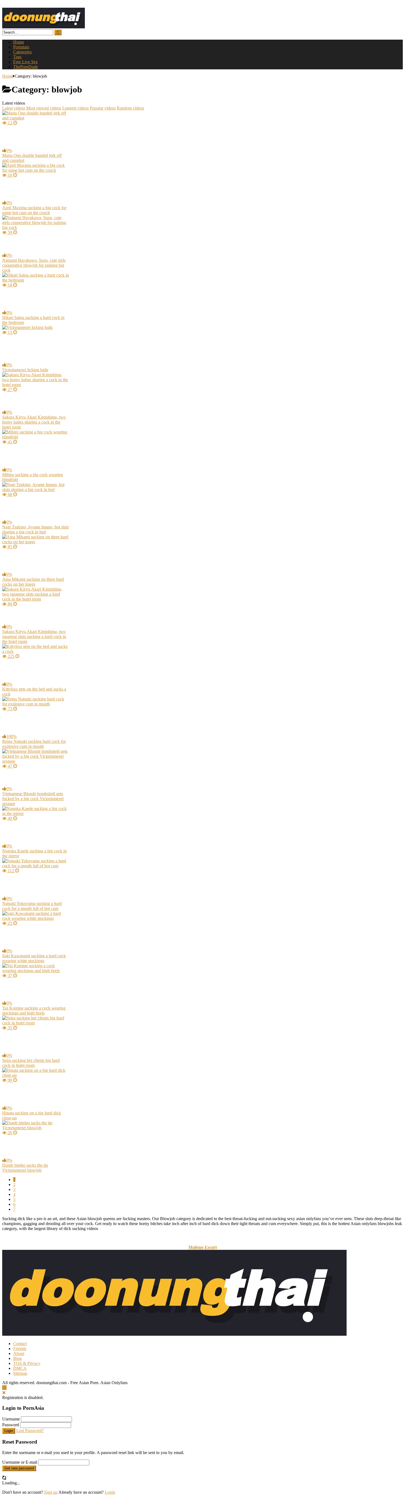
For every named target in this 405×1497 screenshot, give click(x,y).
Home (18, 42)
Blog (17, 1358)
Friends (19, 1348)
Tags (17, 56)
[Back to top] (4, 1387)
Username (11, 1419)
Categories (22, 52)
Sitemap (20, 1373)
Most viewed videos (43, 108)
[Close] (4, 1392)
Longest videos (75, 108)
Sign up (51, 1492)
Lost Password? (30, 1430)
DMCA (20, 1368)
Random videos (130, 108)
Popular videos (103, 108)
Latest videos (13, 108)
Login (8, 1431)
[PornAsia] (43, 26)
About (18, 1353)
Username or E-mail (19, 1462)
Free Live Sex (25, 61)
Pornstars (21, 47)
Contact (20, 1343)
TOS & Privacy (26, 1363)
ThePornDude (25, 66)
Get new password (19, 1468)
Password (10, 1424)
